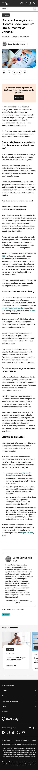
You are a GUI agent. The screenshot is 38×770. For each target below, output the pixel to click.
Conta (4, 706)
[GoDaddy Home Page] (10, 719)
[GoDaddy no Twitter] (18, 733)
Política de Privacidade (22, 740)
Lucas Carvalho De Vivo (16, 44)
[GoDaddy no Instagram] (8, 733)
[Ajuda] (26, 3)
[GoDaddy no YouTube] (23, 733)
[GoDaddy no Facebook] (3, 733)
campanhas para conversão (12, 308)
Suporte (4, 690)
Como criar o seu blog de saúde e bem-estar (16, 658)
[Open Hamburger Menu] (2, 3)
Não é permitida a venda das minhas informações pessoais (19, 744)
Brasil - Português (8, 728)
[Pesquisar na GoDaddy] (34, 9)
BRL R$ (31, 728)
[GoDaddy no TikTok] (13, 733)
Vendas (6, 614)
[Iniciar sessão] (30, 3)
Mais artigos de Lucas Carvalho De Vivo (17, 601)
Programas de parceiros (10, 701)
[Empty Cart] (34, 3)
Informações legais (7, 740)
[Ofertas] (22, 3)
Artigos (6, 15)
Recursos (5, 696)
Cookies (34, 740)
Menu (4, 9)
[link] (9, 72)
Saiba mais (9, 665)
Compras (5, 712)
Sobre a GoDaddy (8, 685)
